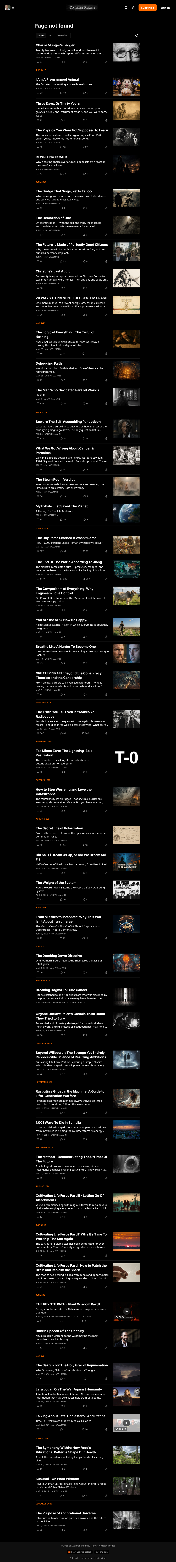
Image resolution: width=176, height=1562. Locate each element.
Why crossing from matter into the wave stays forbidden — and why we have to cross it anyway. (71, 197)
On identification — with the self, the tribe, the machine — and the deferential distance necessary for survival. (70, 224)
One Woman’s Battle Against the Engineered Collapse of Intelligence (69, 962)
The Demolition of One (53, 218)
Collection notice (107, 1545)
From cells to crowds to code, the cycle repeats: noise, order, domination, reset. (71, 834)
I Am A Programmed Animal (57, 79)
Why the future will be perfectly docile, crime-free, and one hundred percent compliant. (70, 251)
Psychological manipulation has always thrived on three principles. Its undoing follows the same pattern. (69, 1102)
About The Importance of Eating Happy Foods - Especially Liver (70, 1458)
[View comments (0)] (61, 1321)
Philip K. (40, 395)
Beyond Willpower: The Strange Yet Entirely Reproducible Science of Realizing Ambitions (71, 1055)
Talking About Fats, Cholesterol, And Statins (71, 1416)
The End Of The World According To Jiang (69, 562)
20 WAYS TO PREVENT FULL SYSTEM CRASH (71, 298)
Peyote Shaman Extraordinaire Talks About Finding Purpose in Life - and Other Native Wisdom (71, 1485)
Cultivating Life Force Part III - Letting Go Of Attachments (70, 1198)
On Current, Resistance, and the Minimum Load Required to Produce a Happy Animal (71, 599)
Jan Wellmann (52, 57)
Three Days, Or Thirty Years (58, 104)
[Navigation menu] (9, 7)
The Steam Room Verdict (55, 480)
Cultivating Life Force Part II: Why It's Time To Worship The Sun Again (71, 1236)
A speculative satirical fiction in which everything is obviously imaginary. (72, 626)
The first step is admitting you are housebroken (64, 84)
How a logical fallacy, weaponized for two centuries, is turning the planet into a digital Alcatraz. (68, 343)
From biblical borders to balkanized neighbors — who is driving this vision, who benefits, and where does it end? (69, 684)
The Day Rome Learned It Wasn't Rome (66, 538)
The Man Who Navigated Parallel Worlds (67, 390)
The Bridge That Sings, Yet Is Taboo (64, 191)
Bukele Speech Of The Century (60, 1331)
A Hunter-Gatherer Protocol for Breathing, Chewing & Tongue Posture (72, 653)
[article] (88, 53)
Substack (74, 1558)
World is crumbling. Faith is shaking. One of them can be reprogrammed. (69, 369)
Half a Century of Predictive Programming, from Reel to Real (71, 864)
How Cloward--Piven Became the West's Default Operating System (70, 889)
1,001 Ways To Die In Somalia (58, 1123)
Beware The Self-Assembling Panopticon (68, 422)
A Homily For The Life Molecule (54, 511)
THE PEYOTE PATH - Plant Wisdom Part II (68, 1304)
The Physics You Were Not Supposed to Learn (72, 130)
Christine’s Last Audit (53, 271)
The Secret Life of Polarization (59, 828)
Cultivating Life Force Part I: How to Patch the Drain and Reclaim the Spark (71, 1268)
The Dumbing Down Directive (59, 956)
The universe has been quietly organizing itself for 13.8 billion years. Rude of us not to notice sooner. (68, 136)
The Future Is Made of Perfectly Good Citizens (72, 245)
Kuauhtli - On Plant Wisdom (57, 1479)
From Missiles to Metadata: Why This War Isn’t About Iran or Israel (68, 919)
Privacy (86, 1545)
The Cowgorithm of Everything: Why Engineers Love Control (65, 591)
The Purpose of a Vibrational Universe (66, 1513)
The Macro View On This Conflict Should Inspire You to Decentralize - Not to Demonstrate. (68, 927)
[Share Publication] (133, 7)
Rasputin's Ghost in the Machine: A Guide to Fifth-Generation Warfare (70, 1093)
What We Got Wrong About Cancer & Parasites (65, 450)
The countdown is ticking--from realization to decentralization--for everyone (62, 761)
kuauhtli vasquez (81, 1316)
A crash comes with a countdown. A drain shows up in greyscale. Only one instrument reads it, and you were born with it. (71, 110)
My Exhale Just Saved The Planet (62, 506)
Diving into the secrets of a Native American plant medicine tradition (71, 1310)
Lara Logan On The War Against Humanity (69, 1389)
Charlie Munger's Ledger (55, 45)
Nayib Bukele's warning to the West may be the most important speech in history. (67, 1337)
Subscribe (147, 7)
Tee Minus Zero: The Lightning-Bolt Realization (64, 753)
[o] (126, 1311)
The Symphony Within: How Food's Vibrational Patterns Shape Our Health (66, 1450)
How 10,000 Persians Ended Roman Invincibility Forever (69, 542)
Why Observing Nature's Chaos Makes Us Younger (65, 1370)
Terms (95, 1545)
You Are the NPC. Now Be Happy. (61, 620)
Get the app (102, 1551)
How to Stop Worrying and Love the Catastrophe (64, 792)
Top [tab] (50, 35)
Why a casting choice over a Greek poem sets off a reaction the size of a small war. (71, 163)
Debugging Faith (49, 363)
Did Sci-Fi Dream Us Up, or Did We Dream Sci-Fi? (71, 857)
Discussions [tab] (62, 35)
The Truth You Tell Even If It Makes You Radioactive (66, 714)
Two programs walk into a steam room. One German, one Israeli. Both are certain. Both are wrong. (70, 486)
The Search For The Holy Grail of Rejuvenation (72, 1365)
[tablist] (53, 35)
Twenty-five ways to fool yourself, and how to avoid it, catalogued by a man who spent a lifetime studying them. (70, 51)
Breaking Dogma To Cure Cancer (61, 990)
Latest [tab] (41, 35)
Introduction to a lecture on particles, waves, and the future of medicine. (71, 1519)
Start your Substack (81, 1551)
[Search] (126, 7)
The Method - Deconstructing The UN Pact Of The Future (71, 1159)
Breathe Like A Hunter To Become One (66, 647)
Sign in (165, 7)
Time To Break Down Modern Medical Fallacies (63, 1421)
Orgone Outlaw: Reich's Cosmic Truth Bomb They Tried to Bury (70, 1016)
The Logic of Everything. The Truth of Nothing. (65, 334)
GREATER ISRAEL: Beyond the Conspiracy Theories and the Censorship (69, 675)
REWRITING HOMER (51, 157)
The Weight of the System (56, 883)
